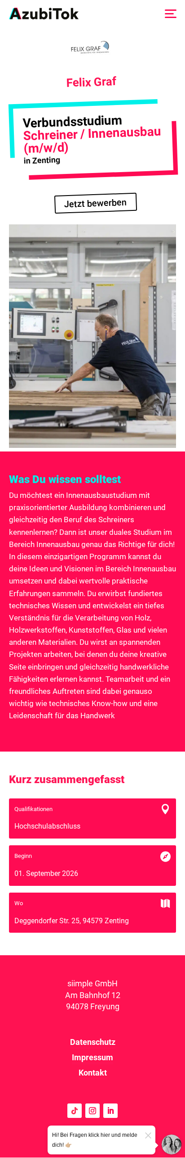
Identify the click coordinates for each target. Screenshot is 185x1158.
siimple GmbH (92, 983)
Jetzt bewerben (95, 203)
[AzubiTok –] (44, 13)
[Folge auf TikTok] (74, 1110)
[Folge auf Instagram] (92, 1110)
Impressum (92, 1057)
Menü (170, 13)
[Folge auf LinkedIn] (110, 1110)
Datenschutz (92, 1042)
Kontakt (93, 1072)
